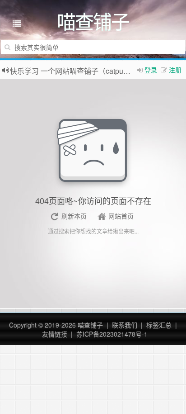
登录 (150, 69)
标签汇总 (159, 324)
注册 (175, 69)
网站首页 (121, 215)
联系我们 (124, 324)
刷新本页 (74, 215)
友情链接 (54, 333)
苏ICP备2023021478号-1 (112, 333)
